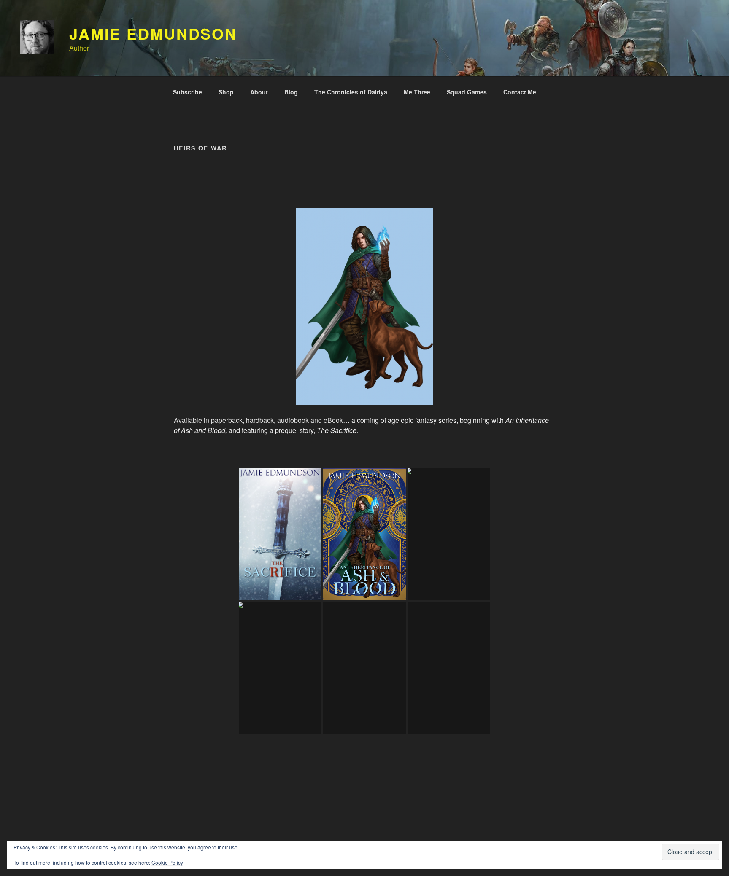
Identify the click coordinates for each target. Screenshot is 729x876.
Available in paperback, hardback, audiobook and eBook (258, 420)
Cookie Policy (167, 862)
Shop (226, 92)
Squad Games (467, 92)
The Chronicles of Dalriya (350, 92)
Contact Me (519, 92)
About (259, 92)
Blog (291, 92)
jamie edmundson (153, 33)
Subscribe (187, 92)
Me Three (417, 92)
